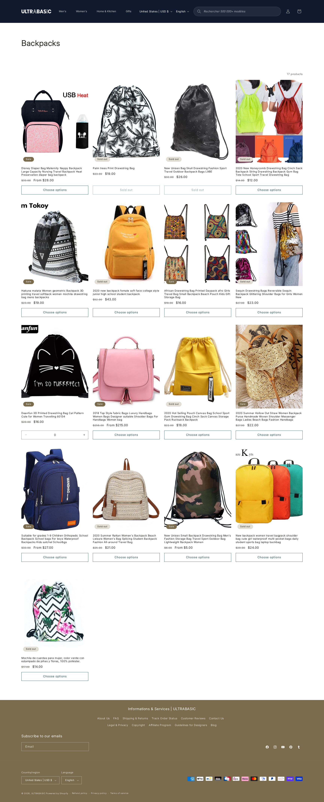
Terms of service (119, 793)
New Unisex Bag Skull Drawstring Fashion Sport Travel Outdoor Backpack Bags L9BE (195, 170)
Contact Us (216, 718)
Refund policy (79, 793)
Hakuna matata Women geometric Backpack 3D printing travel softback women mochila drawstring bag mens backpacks (54, 294)
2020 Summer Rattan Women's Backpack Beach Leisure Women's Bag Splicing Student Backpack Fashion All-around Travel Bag (125, 539)
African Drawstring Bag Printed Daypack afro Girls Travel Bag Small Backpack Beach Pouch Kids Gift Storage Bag (197, 294)
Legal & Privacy (117, 725)
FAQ (116, 718)
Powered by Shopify (57, 793)
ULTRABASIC (38, 793)
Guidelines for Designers (191, 725)
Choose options (55, 190)
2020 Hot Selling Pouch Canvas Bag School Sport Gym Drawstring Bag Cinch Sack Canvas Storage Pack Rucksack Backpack (197, 416)
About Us (103, 718)
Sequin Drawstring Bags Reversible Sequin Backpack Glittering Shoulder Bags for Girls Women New (269, 294)
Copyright (138, 725)
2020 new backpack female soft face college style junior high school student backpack (126, 292)
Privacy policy (98, 793)
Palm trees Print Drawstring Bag (114, 168)
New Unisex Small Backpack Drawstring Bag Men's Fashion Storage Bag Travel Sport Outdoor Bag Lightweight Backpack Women (197, 539)
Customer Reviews (193, 718)
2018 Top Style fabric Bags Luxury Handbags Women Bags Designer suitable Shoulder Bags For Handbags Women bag (125, 416)
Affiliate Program (160, 725)
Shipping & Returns (135, 718)
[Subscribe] (84, 746)
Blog (214, 725)
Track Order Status (164, 718)
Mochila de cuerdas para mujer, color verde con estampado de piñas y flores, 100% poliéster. (52, 659)
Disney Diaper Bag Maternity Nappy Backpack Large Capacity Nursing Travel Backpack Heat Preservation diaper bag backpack (51, 171)
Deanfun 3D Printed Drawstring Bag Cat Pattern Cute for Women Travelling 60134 (52, 415)
